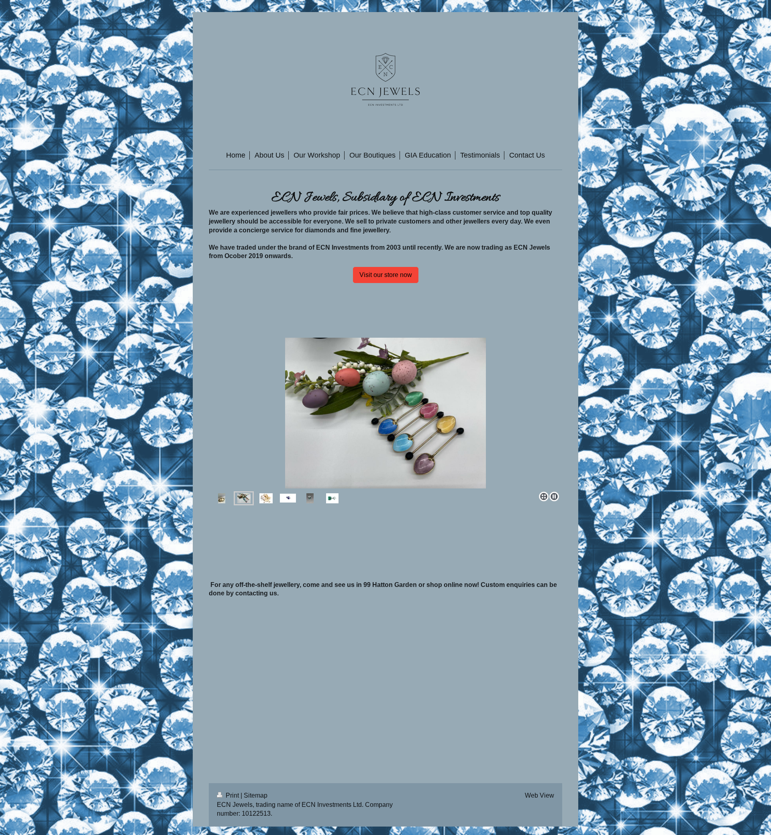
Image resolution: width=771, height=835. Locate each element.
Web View (539, 795)
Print (232, 795)
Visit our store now (385, 274)
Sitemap (255, 795)
